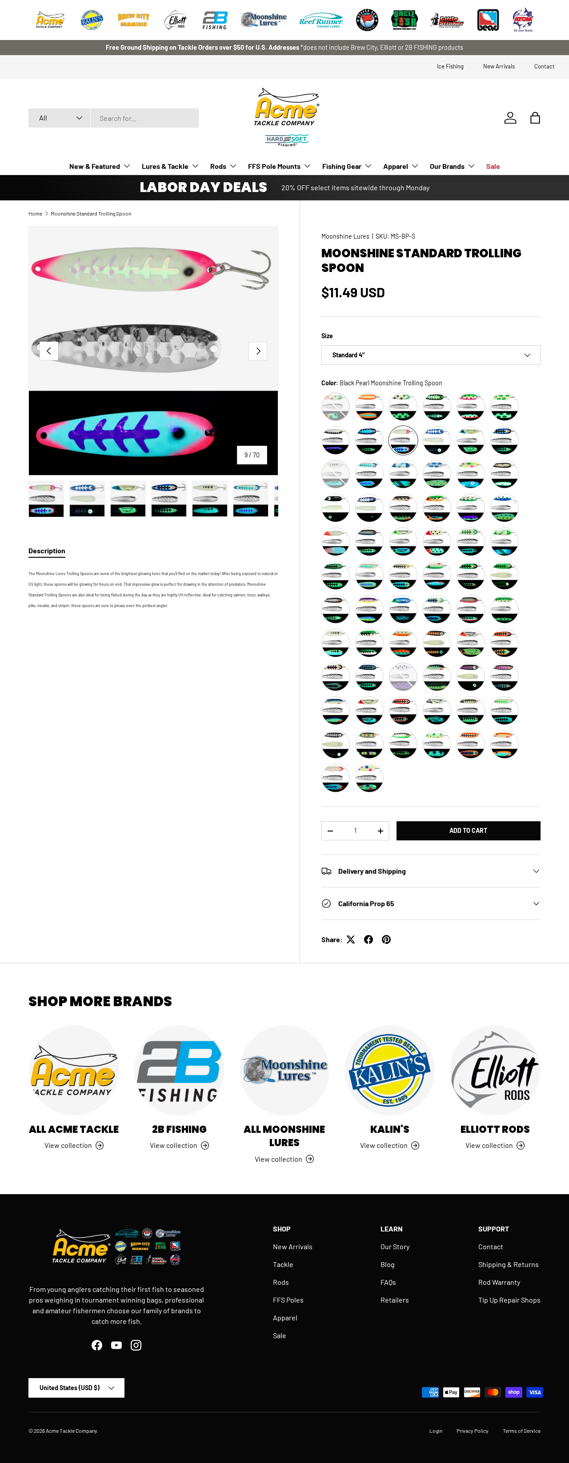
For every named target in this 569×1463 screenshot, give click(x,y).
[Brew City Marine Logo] (133, 20)
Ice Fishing (450, 66)
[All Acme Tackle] (74, 1070)
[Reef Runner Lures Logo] (321, 20)
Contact (544, 66)
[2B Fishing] (179, 1070)
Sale (493, 166)
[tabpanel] (153, 588)
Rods (218, 166)
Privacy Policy (473, 1430)
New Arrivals (499, 66)
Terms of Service (522, 1430)
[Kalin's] (390, 1070)
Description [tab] (46, 550)
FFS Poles (288, 1299)
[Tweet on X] (351, 939)
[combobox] (113, 118)
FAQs (388, 1282)
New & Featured (94, 166)
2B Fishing (179, 1129)
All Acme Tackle (74, 1129)
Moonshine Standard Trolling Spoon (91, 213)
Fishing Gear (341, 166)
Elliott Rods (495, 1129)
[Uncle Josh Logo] (404, 20)
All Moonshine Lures (284, 1136)
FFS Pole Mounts (274, 166)
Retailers (395, 1299)
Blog (388, 1264)
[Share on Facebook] (368, 939)
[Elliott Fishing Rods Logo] (175, 20)
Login (435, 1430)
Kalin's (389, 1129)
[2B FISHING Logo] (215, 20)
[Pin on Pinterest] (386, 939)
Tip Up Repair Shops (509, 1299)
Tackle (283, 1264)
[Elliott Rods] (495, 1070)
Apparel (395, 166)
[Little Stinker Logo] (446, 20)
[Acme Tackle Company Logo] (50, 20)
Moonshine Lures (345, 236)
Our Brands (447, 166)
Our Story (395, 1246)
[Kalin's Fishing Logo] (92, 20)
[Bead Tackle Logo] (488, 20)
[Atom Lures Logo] (523, 20)
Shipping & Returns (508, 1264)
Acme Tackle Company (71, 1430)
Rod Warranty (499, 1282)
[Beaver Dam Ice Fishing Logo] (367, 20)
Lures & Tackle (165, 166)
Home (35, 213)
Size (327, 336)
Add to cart (468, 830)
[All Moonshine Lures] (285, 1070)
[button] (535, 118)
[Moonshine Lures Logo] (263, 20)
